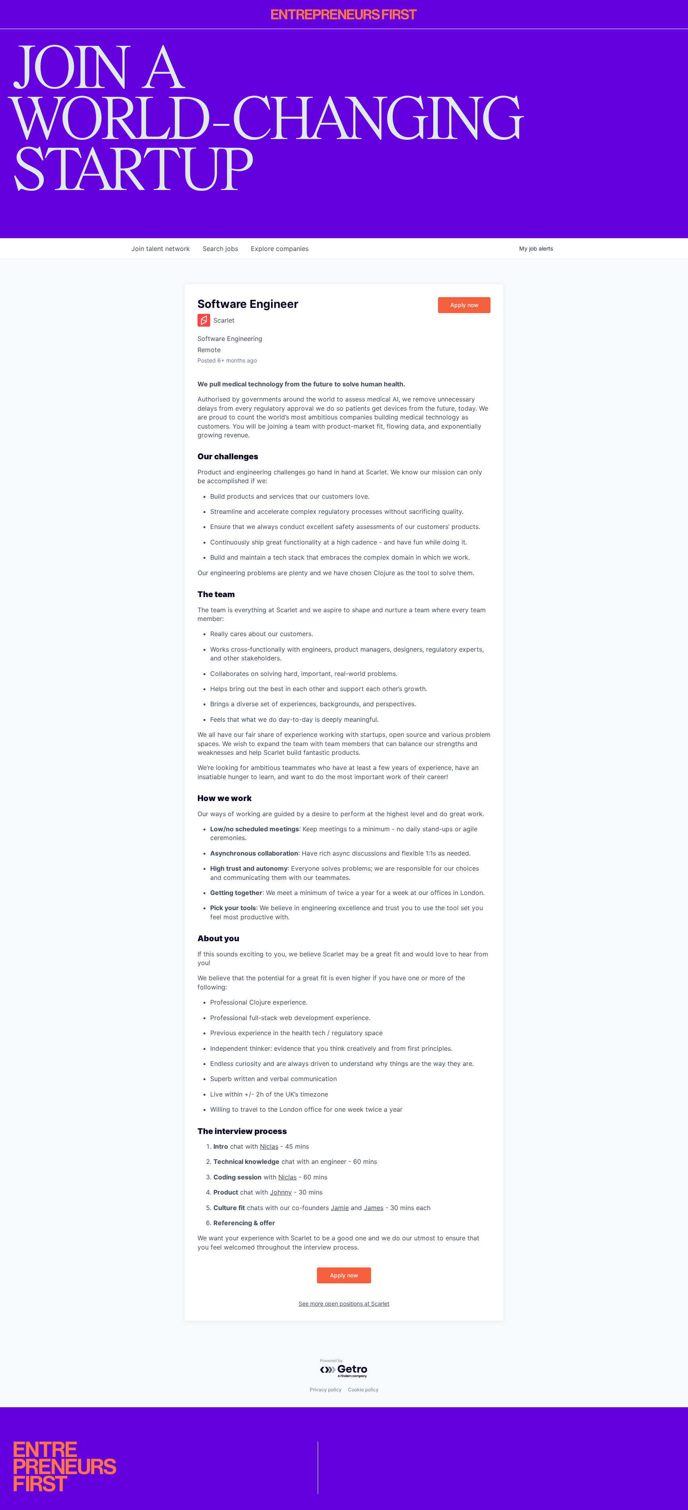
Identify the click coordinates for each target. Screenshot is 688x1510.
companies (280, 249)
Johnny (281, 1192)
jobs (220, 249)
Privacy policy (326, 1389)
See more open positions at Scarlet (344, 1303)
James (373, 1208)
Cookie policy (363, 1389)
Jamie (340, 1208)
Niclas (269, 1146)
